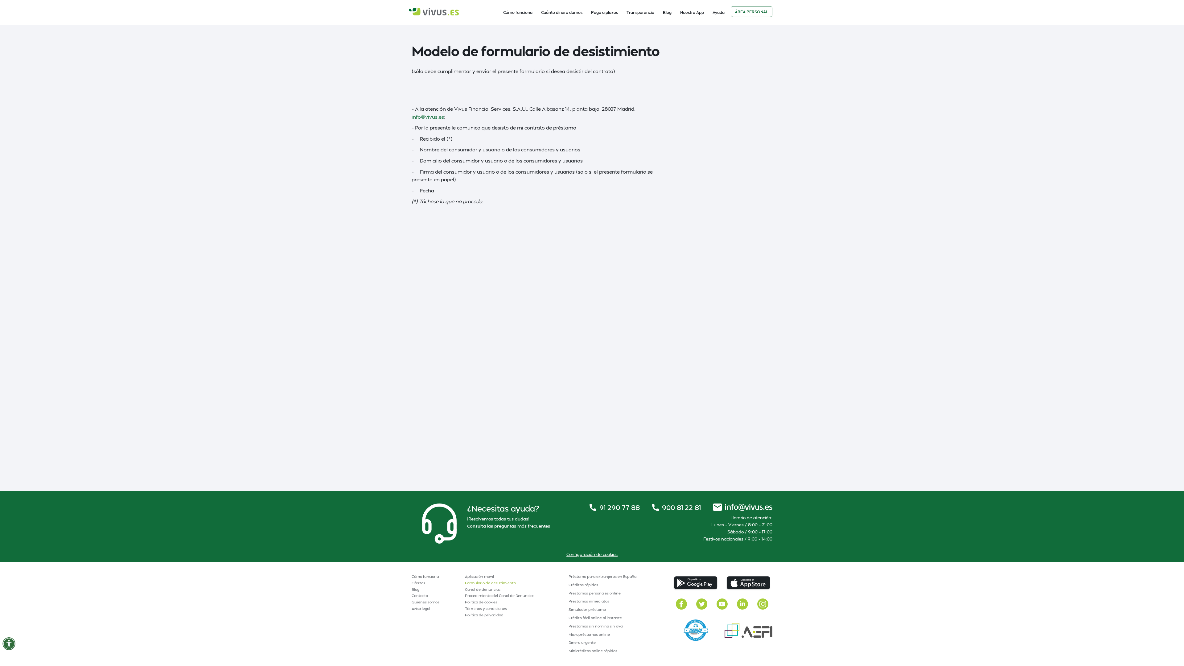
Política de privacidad (484, 615)
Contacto (420, 595)
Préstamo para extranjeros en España (602, 576)
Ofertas (418, 583)
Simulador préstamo (587, 609)
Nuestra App (692, 12)
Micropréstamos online (589, 634)
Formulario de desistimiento (490, 583)
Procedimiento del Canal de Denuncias (499, 595)
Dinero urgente (582, 642)
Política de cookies (481, 602)
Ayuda (719, 12)
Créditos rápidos (583, 584)
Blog (667, 12)
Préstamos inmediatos (589, 601)
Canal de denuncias (482, 589)
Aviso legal (421, 608)
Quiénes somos (425, 602)
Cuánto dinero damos (561, 12)
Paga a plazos (604, 12)
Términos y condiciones (486, 608)
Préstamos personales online (595, 593)
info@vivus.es (428, 116)
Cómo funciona (517, 12)
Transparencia (640, 12)
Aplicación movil (479, 576)
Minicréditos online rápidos (593, 650)
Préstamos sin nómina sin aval (596, 626)
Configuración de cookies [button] (592, 554)
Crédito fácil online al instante (595, 617)
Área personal (751, 11)
